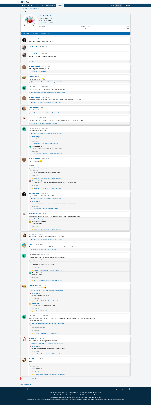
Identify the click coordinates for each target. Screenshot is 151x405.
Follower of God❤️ (35, 66)
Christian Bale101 (34, 107)
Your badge (40, 5)
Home (23, 5)
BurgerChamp (33, 76)
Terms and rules (107, 389)
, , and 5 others (46, 143)
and (39, 71)
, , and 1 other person (48, 270)
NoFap (24, 389)
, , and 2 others (48, 188)
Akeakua (31, 244)
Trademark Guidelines (91, 394)
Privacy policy (115, 389)
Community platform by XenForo (63, 392)
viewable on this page (96, 397)
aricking (31, 234)
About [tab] (49, 33)
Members (60, 5)
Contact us (99, 389)
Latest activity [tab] (35, 33)
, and (45, 311)
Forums (30, 5)
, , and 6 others (44, 123)
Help (122, 389)
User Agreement (77, 397)
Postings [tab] (43, 33)
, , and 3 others (48, 82)
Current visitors (24, 8)
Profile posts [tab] (25, 33)
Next (33, 378)
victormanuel (33, 118)
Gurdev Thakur (34, 46)
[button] (34, 5)
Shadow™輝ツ (33, 338)
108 (128, 28)
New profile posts (34, 8)
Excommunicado (34, 39)
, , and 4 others (46, 102)
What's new (49, 5)
